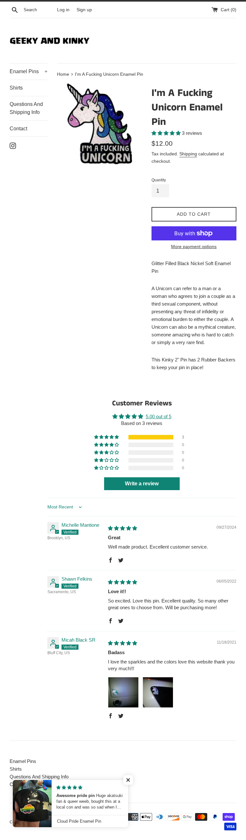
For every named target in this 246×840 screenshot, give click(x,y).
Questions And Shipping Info (26, 108)
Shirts (16, 88)
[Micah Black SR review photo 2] (158, 692)
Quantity (159, 180)
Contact (18, 128)
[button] (167, 133)
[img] (122, 528)
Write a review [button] (142, 483)
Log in (63, 9)
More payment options (194, 246)
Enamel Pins (28, 71)
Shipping (188, 153)
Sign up (84, 9)
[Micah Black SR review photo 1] (123, 692)
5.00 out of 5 (158, 416)
